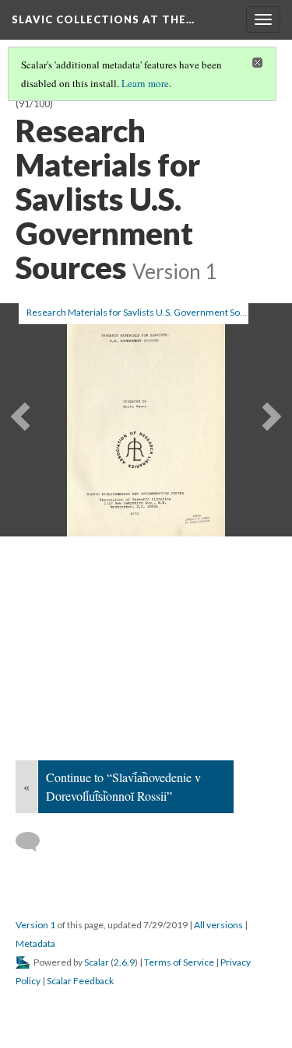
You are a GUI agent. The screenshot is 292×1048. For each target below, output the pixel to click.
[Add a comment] (35, 842)
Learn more (145, 83)
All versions (218, 925)
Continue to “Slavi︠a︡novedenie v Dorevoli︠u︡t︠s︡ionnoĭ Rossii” (123, 786)
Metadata (35, 943)
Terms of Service (179, 962)
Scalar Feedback (80, 981)
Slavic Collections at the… (103, 19)
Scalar (96, 962)
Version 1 (35, 925)
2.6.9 (124, 962)
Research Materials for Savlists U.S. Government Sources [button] (145, 312)
